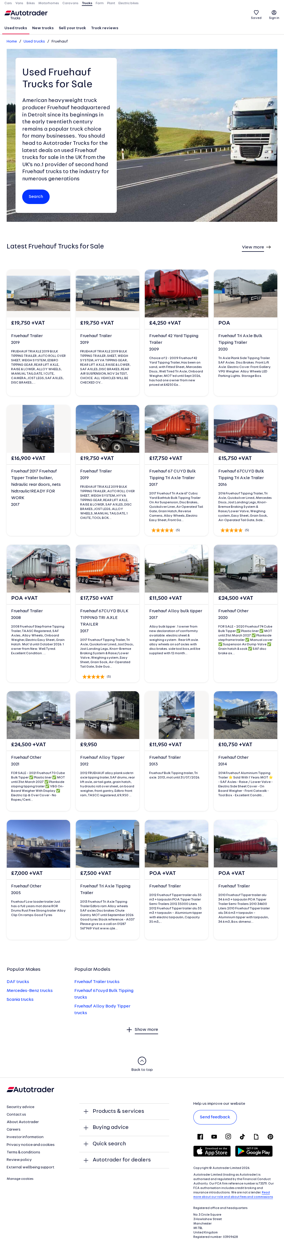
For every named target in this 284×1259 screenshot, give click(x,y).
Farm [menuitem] (100, 3)
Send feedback (215, 1117)
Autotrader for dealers (122, 1160)
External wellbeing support (30, 1167)
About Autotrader (23, 1122)
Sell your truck (72, 28)
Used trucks (15, 28)
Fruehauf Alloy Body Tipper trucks (102, 1009)
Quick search (109, 1144)
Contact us (16, 1114)
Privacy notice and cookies (31, 1145)
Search (36, 197)
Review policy (19, 1160)
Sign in (274, 18)
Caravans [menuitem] (70, 3)
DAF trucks (18, 982)
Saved (256, 18)
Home (12, 41)
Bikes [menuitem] (31, 3)
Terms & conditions (23, 1152)
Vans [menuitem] (19, 3)
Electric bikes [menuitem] (128, 3)
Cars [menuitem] (8, 3)
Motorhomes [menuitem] (48, 3)
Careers (14, 1129)
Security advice (20, 1107)
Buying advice (111, 1127)
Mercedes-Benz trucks (30, 991)
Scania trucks (20, 999)
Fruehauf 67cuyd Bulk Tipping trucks (103, 994)
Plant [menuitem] (111, 3)
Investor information (25, 1137)
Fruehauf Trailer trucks (97, 982)
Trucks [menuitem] (87, 3)
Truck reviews (104, 28)
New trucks (43, 28)
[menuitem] (15, 28)
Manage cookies (20, 1179)
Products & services (118, 1111)
